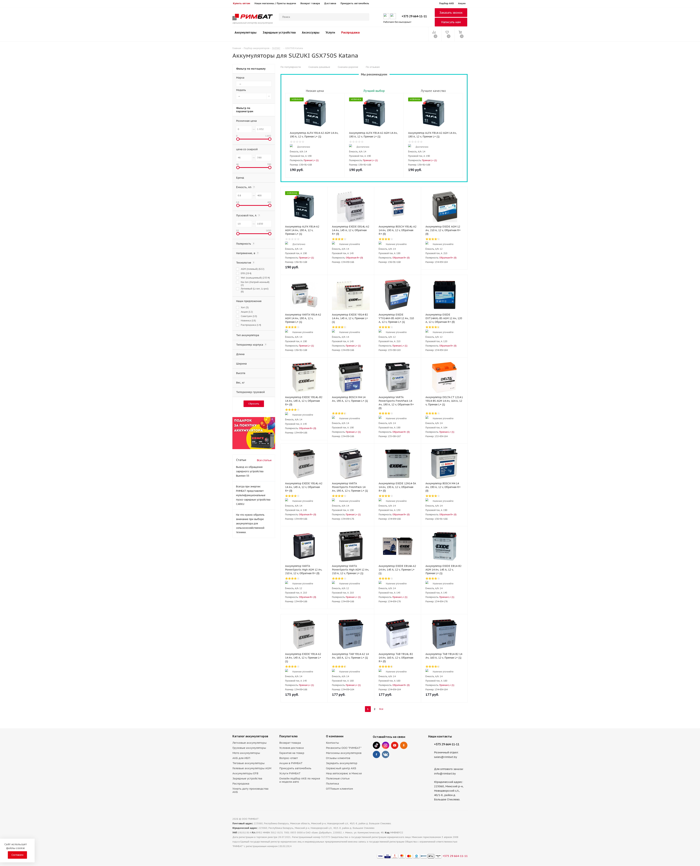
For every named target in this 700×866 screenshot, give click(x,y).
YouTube (394, 745)
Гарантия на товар (291, 753)
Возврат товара (290, 742)
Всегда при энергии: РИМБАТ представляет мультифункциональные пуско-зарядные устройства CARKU (253, 495)
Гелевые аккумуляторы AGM (251, 768)
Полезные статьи (337, 778)
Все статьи (264, 460)
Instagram (385, 745)
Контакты (332, 742)
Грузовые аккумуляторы (249, 748)
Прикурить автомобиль (295, 768)
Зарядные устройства (279, 32)
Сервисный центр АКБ (341, 768)
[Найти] (364, 17)
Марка (240, 77)
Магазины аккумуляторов (343, 753)
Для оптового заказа (448, 769)
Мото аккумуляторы (246, 753)
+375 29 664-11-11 (414, 16)
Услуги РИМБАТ (290, 773)
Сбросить (253, 403)
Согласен (17, 855)
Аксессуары (310, 32)
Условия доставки (291, 748)
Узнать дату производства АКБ (250, 790)
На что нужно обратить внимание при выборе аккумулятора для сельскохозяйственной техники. (250, 523)
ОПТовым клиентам (339, 788)
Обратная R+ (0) (354, 257)
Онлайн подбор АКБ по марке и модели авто (299, 780)
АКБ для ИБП (241, 758)
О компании (334, 736)
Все (381, 709)
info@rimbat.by (445, 773)
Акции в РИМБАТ (291, 763)
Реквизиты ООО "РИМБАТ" (343, 748)
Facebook (376, 754)
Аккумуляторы (245, 32)
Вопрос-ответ (288, 758)
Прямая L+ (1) (311, 160)
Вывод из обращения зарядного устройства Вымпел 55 (249, 471)
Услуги (330, 32)
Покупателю (288, 736)
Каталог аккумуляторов (250, 736)
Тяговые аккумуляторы (248, 763)
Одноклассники (403, 745)
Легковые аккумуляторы (249, 742)
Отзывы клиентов (338, 758)
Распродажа (350, 32)
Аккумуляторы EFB (245, 773)
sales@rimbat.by (445, 757)
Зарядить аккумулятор (341, 763)
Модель (241, 90)
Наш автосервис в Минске (344, 773)
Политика (332, 783)
